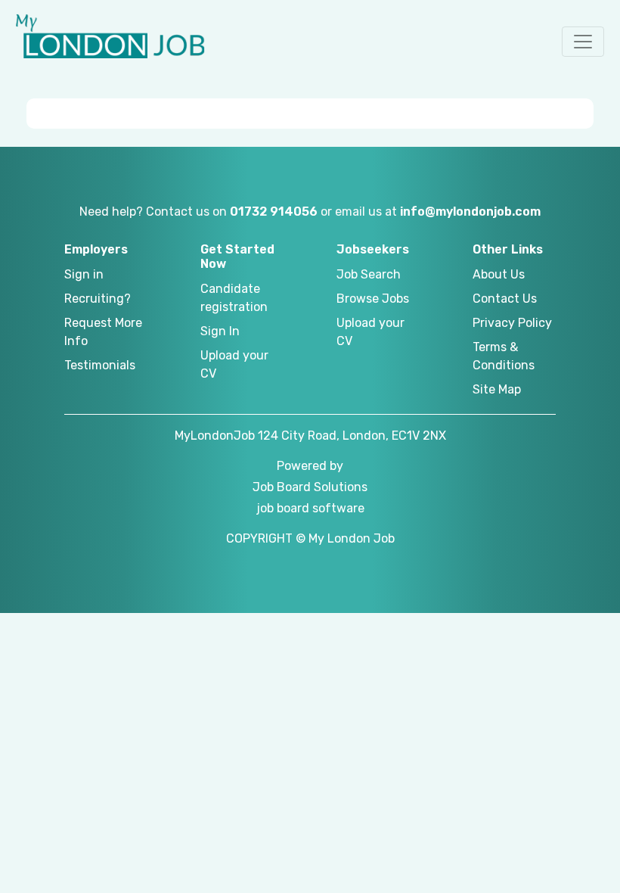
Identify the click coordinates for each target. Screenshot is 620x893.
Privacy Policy (512, 323)
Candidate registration (234, 298)
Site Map (497, 389)
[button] (583, 41)
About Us (499, 274)
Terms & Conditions (504, 356)
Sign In (220, 331)
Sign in (84, 274)
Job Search (368, 274)
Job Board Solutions (310, 487)
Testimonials (99, 365)
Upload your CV (234, 364)
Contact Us (505, 298)
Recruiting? (97, 298)
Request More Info (103, 332)
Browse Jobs (372, 298)
